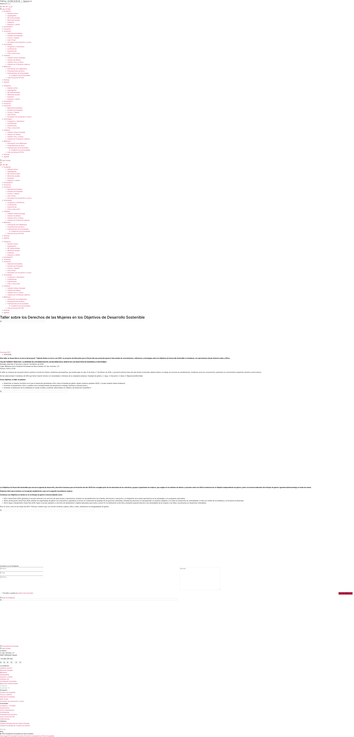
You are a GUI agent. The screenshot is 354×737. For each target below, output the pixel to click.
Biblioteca (7, 66)
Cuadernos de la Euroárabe (20, 75)
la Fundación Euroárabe (8, 681)
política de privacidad (25, 593)
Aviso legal (4, 736)
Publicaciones (5, 719)
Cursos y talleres (6, 694)
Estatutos (10, 22)
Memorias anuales (13, 20)
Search (2, 4)
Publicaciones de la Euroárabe (17, 73)
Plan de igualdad (48, 736)
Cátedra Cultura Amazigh (16, 58)
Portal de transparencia (33, 736)
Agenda (6, 82)
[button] (177, 352)
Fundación (7, 11)
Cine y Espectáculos (7, 710)
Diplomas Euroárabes (14, 33)
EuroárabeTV (8, 27)
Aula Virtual (11, 40)
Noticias (6, 80)
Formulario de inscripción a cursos (19, 42)
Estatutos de (4, 679)
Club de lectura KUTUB (15, 78)
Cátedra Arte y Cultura (15, 62)
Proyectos (7, 29)
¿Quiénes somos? (6, 668)
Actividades (8, 44)
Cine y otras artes (13, 53)
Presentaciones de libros (16, 71)
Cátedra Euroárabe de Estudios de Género (15, 725)
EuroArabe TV (5, 688)
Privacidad (12, 736)
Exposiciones (12, 51)
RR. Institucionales (13, 18)
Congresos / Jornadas (7, 706)
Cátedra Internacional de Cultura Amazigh (14, 723)
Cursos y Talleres (13, 38)
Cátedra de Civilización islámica (18, 64)
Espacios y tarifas (13, 24)
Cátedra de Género (14, 60)
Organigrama (11, 16)
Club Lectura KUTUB (7, 717)
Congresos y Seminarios (15, 47)
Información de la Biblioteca (17, 69)
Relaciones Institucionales (9, 683)
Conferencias (12, 49)
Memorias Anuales (6, 670)
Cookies (20, 736)
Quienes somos (12, 13)
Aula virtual (4, 699)
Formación (7, 31)
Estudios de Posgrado (15, 35)
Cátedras (7, 55)
